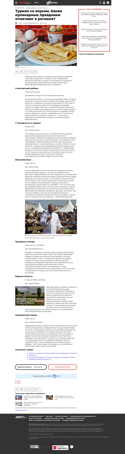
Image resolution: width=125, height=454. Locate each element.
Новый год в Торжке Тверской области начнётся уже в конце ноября (33, 397)
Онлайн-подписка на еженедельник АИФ (82, 416)
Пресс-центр (49, 416)
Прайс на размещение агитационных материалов (44, 420)
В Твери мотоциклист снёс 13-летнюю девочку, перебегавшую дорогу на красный (94, 45)
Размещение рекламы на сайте (54, 418)
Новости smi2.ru (21, 410)
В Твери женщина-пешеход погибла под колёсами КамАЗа (94, 30)
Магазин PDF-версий (61, 416)
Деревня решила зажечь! (39, 359)
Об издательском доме (36, 416)
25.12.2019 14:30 (19, 8)
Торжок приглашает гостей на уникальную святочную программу (33, 404)
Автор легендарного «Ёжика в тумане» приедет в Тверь (52, 357)
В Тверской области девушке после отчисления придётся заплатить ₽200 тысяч (94, 14)
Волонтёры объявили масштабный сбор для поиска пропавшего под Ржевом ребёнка (94, 38)
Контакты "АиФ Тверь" (35, 418)
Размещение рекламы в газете (75, 418)
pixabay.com (23, 67)
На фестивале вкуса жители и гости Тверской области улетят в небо (64, 397)
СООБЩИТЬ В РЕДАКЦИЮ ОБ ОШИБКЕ (73, 420)
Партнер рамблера (45, 446)
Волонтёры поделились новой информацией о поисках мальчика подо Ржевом (94, 22)
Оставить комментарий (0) (62, 367)
